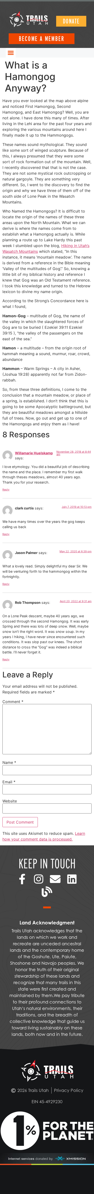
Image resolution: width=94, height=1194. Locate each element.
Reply (5, 489)
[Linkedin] (72, 879)
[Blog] (47, 891)
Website (9, 801)
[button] (11, 53)
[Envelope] (55, 879)
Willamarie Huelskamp (34, 453)
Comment (12, 702)
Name (9, 762)
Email (8, 782)
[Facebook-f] (22, 879)
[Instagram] (38, 879)
